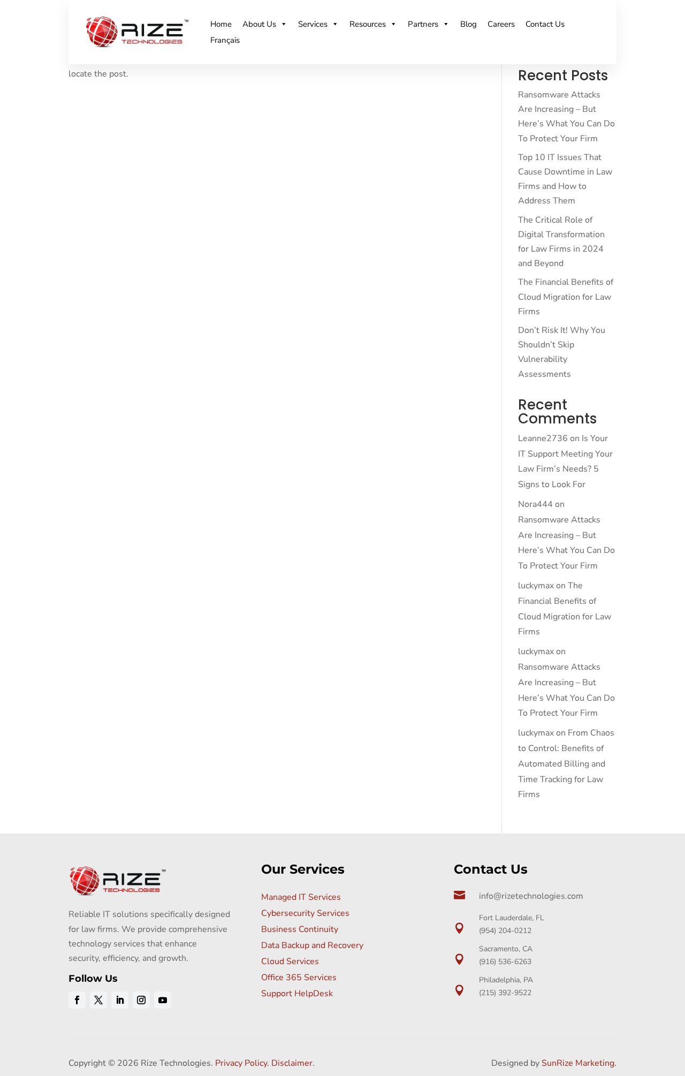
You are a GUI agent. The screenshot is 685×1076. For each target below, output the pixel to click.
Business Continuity (299, 929)
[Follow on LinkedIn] (119, 1000)
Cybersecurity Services (305, 913)
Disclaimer (292, 1063)
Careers (501, 24)
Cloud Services (290, 961)
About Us (259, 24)
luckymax (536, 586)
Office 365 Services (299, 977)
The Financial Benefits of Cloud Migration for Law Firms (565, 296)
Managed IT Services (301, 897)
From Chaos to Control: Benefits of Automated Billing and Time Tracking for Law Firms (566, 763)
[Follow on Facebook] (77, 1000)
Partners (423, 24)
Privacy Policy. (242, 1063)
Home (221, 24)
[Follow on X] (98, 1000)
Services (313, 24)
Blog (468, 24)
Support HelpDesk (297, 993)
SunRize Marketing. (579, 1063)
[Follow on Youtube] (162, 1000)
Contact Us (545, 24)
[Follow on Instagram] (141, 1000)
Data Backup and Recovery (312, 945)
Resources (367, 24)
